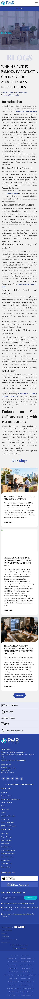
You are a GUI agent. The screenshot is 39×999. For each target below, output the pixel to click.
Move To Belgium (13, 968)
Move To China (26, 991)
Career (3, 812)
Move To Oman (31, 975)
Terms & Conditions (6, 930)
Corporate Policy (6, 863)
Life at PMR (5, 809)
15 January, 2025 (21, 93)
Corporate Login (6, 837)
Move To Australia (25, 978)
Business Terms (6, 867)
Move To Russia (26, 971)
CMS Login (4, 833)
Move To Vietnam (8, 975)
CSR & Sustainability (14, 730)
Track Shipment (6, 847)
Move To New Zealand (13, 988)
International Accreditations (10, 799)
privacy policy (31, 907)
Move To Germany (14, 991)
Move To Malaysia (13, 971)
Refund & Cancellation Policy (9, 939)
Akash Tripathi (8, 93)
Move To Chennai (12, 961)
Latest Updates (6, 840)
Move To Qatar (13, 978)
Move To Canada (12, 981)
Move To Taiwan (13, 985)
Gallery (9, 712)
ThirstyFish (23, 948)
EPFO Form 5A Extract (8, 826)
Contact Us (5, 819)
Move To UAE (20, 975)
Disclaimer (4, 933)
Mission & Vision (6, 796)
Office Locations (6, 802)
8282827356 (21, 760)
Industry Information (8, 853)
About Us (4, 792)
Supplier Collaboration (8, 816)
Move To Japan (26, 968)
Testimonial (5, 843)
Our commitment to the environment (20, 784)
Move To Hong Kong (25, 981)
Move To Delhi (14, 955)
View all (19, 695)
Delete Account (5, 942)
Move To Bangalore (12, 958)
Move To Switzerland (26, 995)
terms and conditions (24, 914)
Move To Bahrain (27, 988)
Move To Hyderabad (26, 961)
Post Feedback (12, 705)
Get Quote (19, 8)
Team (3, 806)
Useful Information (7, 857)
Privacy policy (5, 936)
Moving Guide (5, 860)
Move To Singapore (12, 995)
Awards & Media (8, 718)
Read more (8, 522)
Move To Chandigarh (26, 958)
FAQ (7, 724)
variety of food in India (11, 95)
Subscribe (30, 898)
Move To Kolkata (11, 965)
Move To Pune (25, 955)
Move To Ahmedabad (26, 965)
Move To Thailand (26, 985)
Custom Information (8, 850)
